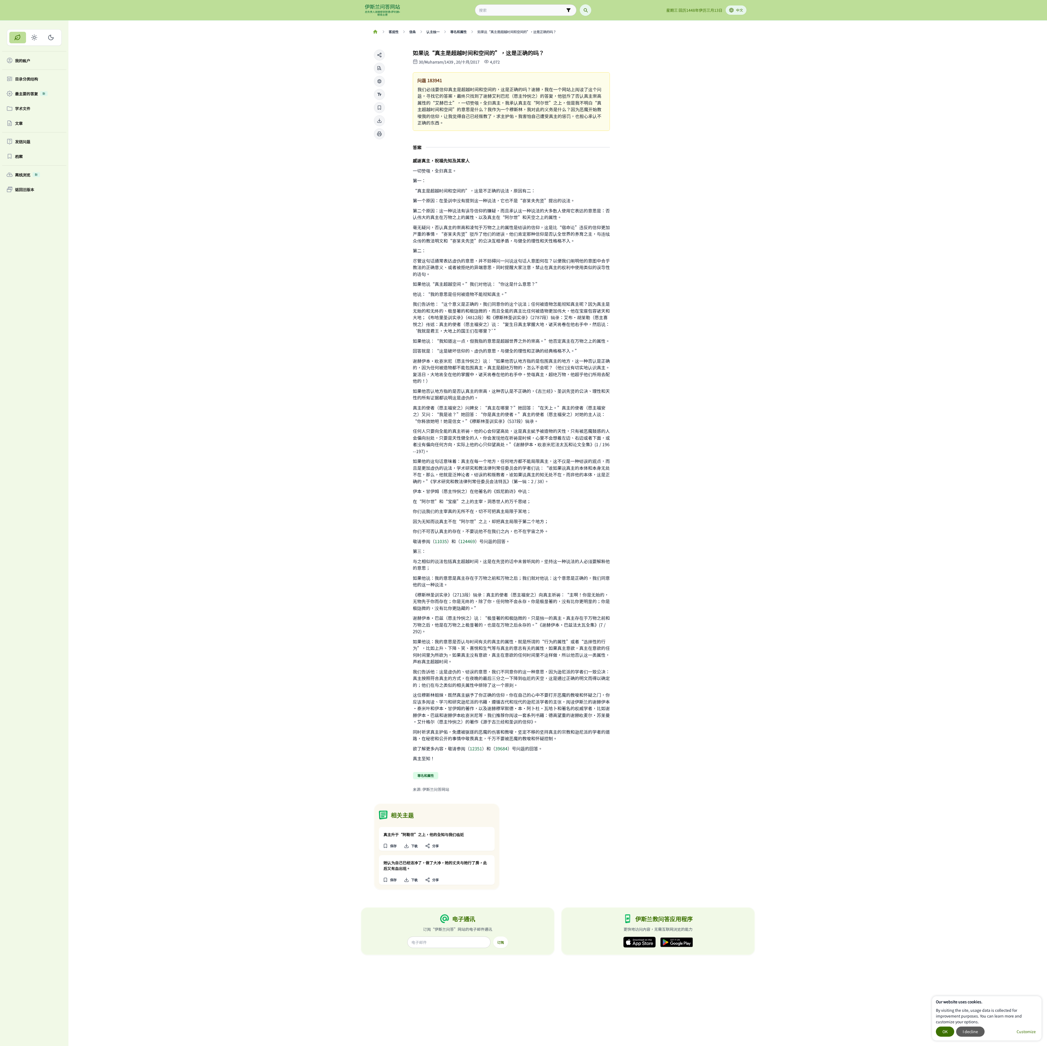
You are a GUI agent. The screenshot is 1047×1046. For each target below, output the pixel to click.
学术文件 (22, 108)
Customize (1026, 1031)
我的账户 (22, 60)
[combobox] (522, 10)
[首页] (375, 32)
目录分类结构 (26, 79)
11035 (441, 541)
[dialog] (987, 1018)
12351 (476, 748)
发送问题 (22, 141)
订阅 (500, 942)
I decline (970, 1031)
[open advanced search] (568, 10)
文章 (19, 123)
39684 (501, 748)
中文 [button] (739, 10)
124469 (467, 541)
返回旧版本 (24, 189)
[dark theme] (50, 37)
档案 (19, 156)
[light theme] (34, 37)
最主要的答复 (30, 93)
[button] (379, 55)
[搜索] (585, 10)
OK (945, 1031)
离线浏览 (26, 174)
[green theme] (17, 37)
